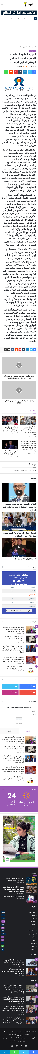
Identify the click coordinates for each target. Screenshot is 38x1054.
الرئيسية (32, 47)
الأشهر (9, 731)
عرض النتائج (19, 723)
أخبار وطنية (19, 47)
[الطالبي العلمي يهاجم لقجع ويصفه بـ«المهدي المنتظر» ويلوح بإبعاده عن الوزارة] (19, 492)
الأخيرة (28, 731)
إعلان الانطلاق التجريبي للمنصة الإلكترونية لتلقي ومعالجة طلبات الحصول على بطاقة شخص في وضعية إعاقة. (28, 430)
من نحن (5, 1038)
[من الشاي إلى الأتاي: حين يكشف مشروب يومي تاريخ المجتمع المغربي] (31, 669)
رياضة (33, 915)
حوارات (33, 949)
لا (33, 714)
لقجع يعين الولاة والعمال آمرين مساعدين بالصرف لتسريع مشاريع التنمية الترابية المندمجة (13, 971)
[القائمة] (2, 5)
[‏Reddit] (11, 72)
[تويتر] (30, 72)
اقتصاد (33, 924)
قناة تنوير (32, 943)
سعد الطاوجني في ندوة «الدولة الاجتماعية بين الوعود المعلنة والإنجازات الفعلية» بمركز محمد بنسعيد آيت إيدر (13, 1020)
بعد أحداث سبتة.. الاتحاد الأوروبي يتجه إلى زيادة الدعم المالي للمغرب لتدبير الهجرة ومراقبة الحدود (13, 962)
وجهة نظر (32, 921)
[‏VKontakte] (12, 349)
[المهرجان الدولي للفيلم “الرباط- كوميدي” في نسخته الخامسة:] (31, 881)
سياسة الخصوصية (14, 1041)
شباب (33, 937)
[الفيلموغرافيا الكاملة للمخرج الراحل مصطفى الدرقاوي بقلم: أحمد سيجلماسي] (31, 639)
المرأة (33, 946)
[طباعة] (5, 349)
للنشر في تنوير (25, 1038)
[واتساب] (6, 72)
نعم (33, 711)
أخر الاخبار (26, 47)
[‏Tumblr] (20, 72)
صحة (34, 940)
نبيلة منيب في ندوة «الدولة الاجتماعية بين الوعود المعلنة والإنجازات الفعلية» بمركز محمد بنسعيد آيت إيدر (13, 999)
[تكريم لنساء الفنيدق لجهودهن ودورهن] (31, 899)
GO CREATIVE (13, 1035)
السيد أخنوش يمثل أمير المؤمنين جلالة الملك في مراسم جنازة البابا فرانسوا (10, 429)
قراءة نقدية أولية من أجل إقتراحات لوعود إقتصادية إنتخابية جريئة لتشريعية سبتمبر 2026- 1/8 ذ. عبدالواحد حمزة (13, 659)
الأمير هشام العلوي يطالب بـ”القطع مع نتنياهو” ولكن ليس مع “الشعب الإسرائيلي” (10, 452)
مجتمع (33, 918)
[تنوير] (28, 4)
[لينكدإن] (25, 72)
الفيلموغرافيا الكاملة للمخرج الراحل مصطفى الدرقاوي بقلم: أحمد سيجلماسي (14, 638)
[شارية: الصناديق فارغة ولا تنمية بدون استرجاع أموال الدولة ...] (19, 521)
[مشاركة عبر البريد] (8, 349)
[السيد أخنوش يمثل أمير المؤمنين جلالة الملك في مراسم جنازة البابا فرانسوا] (10, 420)
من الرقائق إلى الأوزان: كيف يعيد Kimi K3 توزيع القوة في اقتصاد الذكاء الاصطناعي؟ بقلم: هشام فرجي (13, 629)
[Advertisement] (19, 32)
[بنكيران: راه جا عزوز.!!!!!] (19, 547)
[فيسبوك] (34, 72)
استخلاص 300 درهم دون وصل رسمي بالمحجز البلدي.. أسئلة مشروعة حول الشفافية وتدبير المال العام (13, 889)
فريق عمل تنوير (24, 1041)
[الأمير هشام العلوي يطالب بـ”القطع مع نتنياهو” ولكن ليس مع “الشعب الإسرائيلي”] (10, 444)
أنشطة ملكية (31, 931)
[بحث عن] (36, 5)
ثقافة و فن (32, 912)
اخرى (33, 927)
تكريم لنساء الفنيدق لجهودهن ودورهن (13, 896)
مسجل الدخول (24, 470)
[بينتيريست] (16, 72)
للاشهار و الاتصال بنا (14, 1038)
